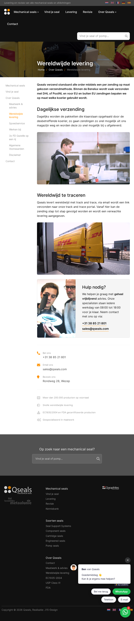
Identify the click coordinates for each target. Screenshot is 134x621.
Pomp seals (52, 545)
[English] (112, 3)
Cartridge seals (54, 535)
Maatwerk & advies (16, 105)
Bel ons (54, 355)
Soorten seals (54, 520)
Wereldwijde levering (16, 115)
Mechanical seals (25, 12)
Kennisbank (52, 508)
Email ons (55, 367)
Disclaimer (15, 154)
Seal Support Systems (58, 525)
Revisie (87, 12)
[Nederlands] (107, 3)
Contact (12, 24)
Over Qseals (106, 12)
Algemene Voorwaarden (16, 147)
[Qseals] (6, 12)
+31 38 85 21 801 (94, 323)
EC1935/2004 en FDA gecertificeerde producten (69, 412)
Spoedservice (17, 123)
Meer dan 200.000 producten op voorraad (66, 397)
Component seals (55, 530)
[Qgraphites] (110, 488)
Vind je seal (51, 12)
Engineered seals (55, 540)
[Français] (118, 3)
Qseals (27, 609)
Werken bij (15, 129)
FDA (48, 587)
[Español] (129, 3)
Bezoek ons (56, 379)
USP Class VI (53, 582)
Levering (71, 12)
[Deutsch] (123, 3)
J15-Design (51, 609)
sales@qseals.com (95, 328)
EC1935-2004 (54, 577)
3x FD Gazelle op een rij (19, 137)
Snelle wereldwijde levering (58, 405)
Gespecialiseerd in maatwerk (58, 419)
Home (41, 69)
